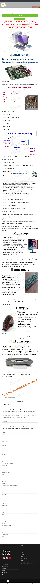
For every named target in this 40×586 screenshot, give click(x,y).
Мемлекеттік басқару (5, 476)
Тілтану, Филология (5, 505)
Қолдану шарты (23, 554)
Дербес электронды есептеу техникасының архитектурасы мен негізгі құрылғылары (19, 423)
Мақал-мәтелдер (5, 564)
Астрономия (4, 439)
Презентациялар (4, 9)
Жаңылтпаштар (5, 566)
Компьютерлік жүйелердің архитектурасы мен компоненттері (14, 417)
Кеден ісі (3, 468)
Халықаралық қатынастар (6, 518)
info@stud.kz (25, 563)
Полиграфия (4, 488)
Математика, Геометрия (6, 472)
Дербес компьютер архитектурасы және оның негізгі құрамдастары (15, 426)
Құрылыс (3, 532)
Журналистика (4, 465)
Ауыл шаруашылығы (5, 441)
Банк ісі (3, 443)
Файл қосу (5, 572)
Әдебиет (3, 536)
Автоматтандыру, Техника (6, 436)
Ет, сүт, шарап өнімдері (5, 459)
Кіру (36, 1)
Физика (3, 514)
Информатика (4, 467)
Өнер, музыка (4, 538)
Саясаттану (4, 494)
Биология (3, 447)
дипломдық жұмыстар (10, 546)
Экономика (4, 523)
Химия (3, 519)
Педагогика (4, 487)
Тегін (22, 560)
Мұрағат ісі (4, 481)
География (4, 454)
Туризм (3, 512)
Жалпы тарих (4, 461)
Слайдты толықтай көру (20, 18)
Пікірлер (3, 570)
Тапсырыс (4, 1)
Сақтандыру (4, 496)
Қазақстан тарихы (5, 528)
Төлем (22, 556)
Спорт (3, 501)
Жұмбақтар (4, 568)
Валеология (4, 450)
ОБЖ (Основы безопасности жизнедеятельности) (10, 485)
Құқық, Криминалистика (6, 534)
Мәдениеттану (4, 483)
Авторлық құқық (24, 552)
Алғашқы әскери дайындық (6, 437)
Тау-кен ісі (3, 508)
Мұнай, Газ (4, 479)
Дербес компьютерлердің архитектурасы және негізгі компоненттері (16, 406)
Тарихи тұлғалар (4, 507)
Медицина (3, 474)
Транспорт (3, 510)
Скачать (20, 15)
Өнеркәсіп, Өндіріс (5, 539)
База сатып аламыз (24, 558)
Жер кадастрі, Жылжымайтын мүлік (7, 463)
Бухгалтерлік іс (4, 448)
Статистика (4, 503)
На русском (4, 576)
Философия (4, 516)
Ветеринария (4, 452)
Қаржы (3, 530)
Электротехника (4, 527)
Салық (3, 492)
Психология (4, 490)
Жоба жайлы (23, 547)
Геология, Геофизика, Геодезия (7, 456)
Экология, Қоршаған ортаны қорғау (8, 521)
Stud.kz (5, 5)
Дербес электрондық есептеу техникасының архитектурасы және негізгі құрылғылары (19, 415)
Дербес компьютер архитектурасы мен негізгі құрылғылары (14, 409)
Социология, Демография (6, 499)
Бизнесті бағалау (4, 445)
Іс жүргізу (3, 434)
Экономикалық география (6, 525)
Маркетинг (4, 470)
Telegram (4, 574)
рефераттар (13, 545)
